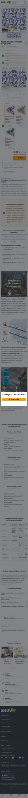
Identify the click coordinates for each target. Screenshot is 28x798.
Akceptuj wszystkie (14, 399)
